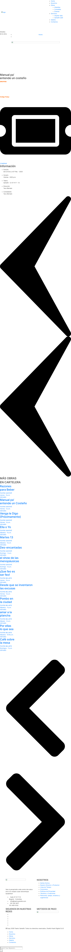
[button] (35, 708)
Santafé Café (58, 18)
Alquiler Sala (58, 15)
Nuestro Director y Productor (49, 885)
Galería (53, 20)
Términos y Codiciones (47, 893)
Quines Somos (45, 883)
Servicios (54, 13)
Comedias (57, 9)
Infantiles (57, 7)
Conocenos (44, 889)
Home (53, 1)
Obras (53, 5)
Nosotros (54, 3)
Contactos (54, 22)
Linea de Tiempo (45, 887)
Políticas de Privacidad (47, 891)
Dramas (56, 11)
